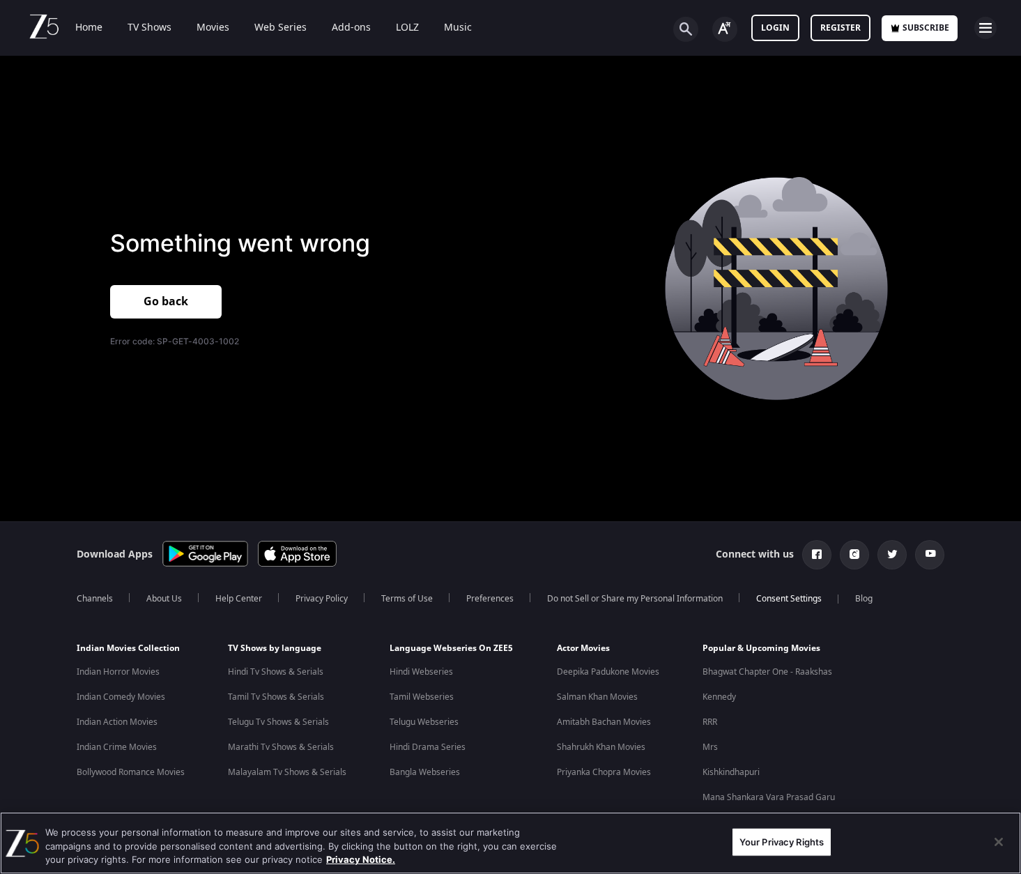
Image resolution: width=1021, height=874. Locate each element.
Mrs (710, 747)
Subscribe (926, 28)
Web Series (280, 28)
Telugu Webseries (424, 722)
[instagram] (854, 554)
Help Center (238, 598)
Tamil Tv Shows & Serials (276, 697)
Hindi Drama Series (428, 747)
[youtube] (929, 554)
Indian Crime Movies (117, 747)
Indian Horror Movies (118, 672)
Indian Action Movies (117, 722)
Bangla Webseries (425, 772)
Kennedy (719, 697)
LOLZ (407, 28)
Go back (166, 301)
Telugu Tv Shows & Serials (278, 722)
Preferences (490, 598)
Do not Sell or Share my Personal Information (635, 598)
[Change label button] (724, 29)
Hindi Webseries (421, 672)
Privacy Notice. (360, 859)
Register (840, 28)
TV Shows (149, 28)
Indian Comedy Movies (121, 697)
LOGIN (775, 28)
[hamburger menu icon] (985, 28)
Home (88, 28)
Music (458, 28)
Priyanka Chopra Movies (604, 772)
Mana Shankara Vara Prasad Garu (769, 797)
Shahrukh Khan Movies (601, 747)
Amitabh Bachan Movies (604, 722)
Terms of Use (407, 598)
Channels (95, 598)
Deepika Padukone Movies (608, 672)
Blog (864, 598)
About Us (164, 598)
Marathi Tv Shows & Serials (281, 747)
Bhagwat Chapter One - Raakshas (767, 672)
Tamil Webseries (422, 697)
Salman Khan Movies (597, 697)
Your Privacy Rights (781, 841)
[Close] (998, 842)
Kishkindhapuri (731, 772)
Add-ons (351, 28)
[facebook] (816, 554)
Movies (213, 28)
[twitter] (892, 554)
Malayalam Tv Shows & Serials (287, 772)
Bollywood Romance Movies (131, 772)
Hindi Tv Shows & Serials (275, 672)
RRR (710, 722)
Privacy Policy (321, 598)
